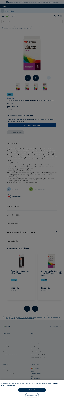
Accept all (32, 390)
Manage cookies (32, 395)
